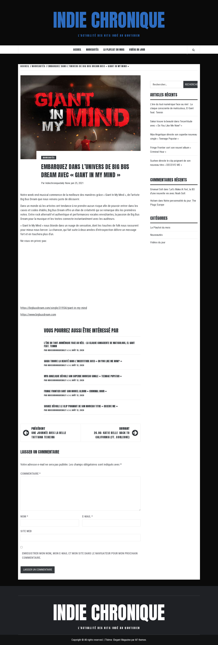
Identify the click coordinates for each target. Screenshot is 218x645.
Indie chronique (109, 20)
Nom (24, 516)
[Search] (193, 50)
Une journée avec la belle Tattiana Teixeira (48, 432)
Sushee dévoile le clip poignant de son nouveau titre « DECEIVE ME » (81, 406)
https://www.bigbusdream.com (38, 314)
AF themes (140, 639)
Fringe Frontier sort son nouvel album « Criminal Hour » (75, 391)
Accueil (77, 49)
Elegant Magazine (122, 639)
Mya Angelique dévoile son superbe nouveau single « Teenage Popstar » (83, 376)
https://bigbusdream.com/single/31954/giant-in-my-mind (53, 307)
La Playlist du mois (113, 49)
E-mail (87, 516)
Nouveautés (92, 49)
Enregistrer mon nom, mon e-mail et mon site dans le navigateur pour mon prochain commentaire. (80, 555)
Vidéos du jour (137, 49)
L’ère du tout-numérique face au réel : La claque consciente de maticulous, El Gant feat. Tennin (89, 344)
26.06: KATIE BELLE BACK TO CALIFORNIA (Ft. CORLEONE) (112, 432)
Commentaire (30, 473)
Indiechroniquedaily (55, 183)
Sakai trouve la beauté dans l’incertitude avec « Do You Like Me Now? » (83, 361)
